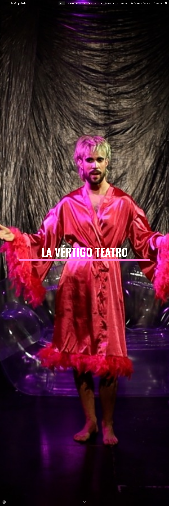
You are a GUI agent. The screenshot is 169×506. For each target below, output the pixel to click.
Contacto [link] (158, 3)
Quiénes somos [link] (75, 3)
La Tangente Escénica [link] (140, 3)
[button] (166, 3)
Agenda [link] (124, 3)
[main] (84, 253)
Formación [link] (109, 3)
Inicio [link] (62, 3)
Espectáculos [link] (93, 3)
